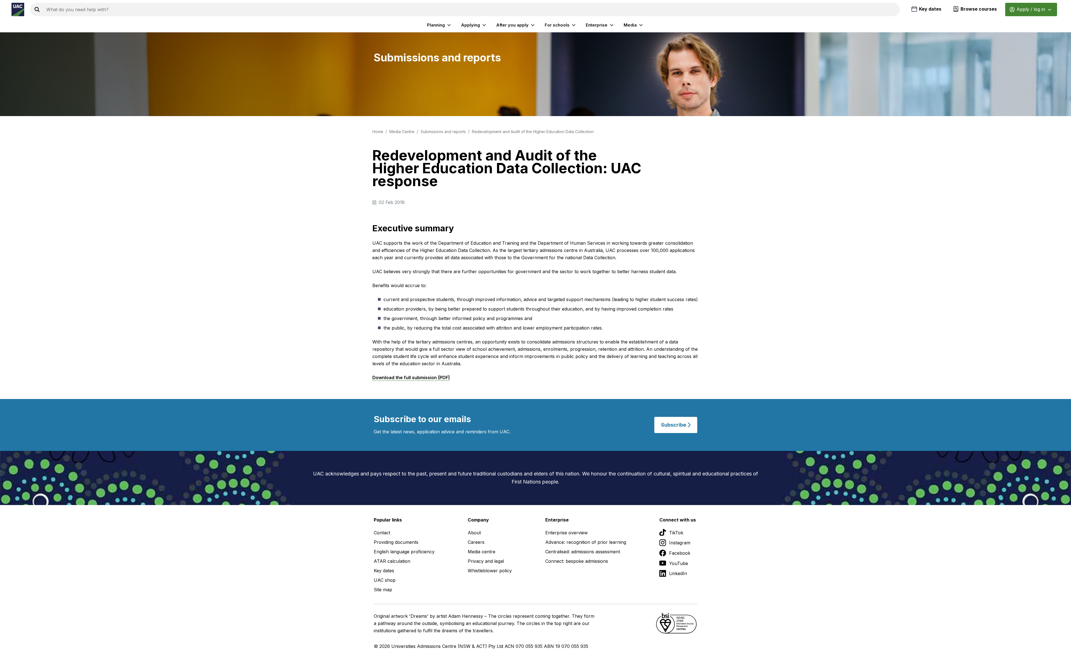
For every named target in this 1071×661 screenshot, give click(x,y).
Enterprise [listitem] (596, 25)
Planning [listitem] (436, 25)
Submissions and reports (443, 131)
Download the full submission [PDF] (411, 377)
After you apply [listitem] (512, 25)
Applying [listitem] (470, 25)
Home (377, 131)
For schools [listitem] (557, 25)
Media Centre (401, 131)
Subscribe (674, 425)
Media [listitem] (630, 25)
